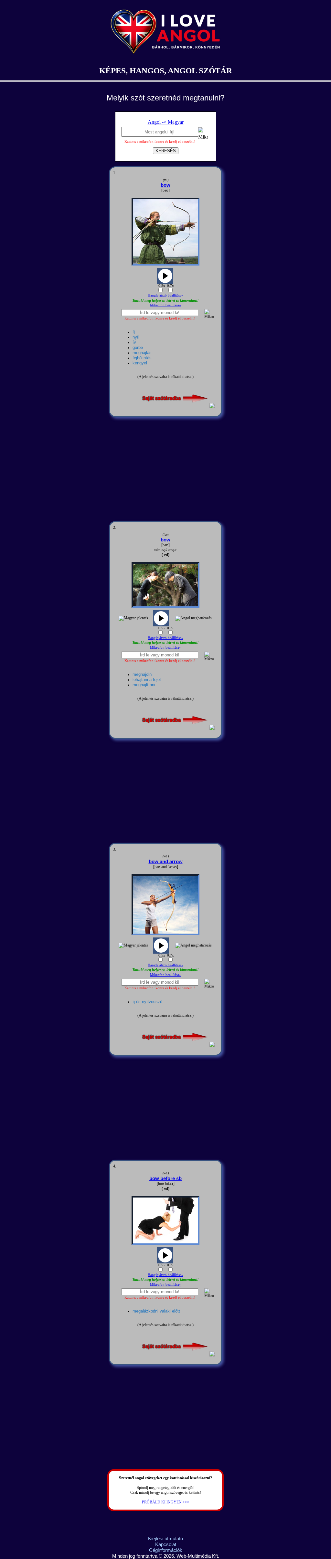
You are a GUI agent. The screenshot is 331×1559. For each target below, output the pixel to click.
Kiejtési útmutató (165, 1538)
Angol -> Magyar (166, 122)
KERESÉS (165, 150)
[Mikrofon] (203, 134)
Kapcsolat (165, 1544)
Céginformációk (165, 1550)
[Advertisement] (165, 469)
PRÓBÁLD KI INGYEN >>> (165, 1502)
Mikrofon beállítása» (165, 305)
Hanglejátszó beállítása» (165, 295)
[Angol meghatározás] (193, 618)
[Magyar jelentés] (133, 618)
